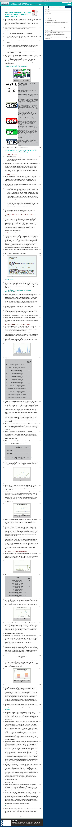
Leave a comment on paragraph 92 (39, 721)
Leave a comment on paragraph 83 (39, 635)
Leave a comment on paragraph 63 (39, 537)
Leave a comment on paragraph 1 (39, 19)
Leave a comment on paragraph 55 (31, 457)
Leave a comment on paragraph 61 (39, 519)
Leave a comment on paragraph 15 (39, 184)
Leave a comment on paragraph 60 (39, 503)
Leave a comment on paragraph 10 (39, 68)
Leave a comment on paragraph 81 (39, 622)
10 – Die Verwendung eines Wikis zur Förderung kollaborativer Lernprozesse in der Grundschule (57, 38)
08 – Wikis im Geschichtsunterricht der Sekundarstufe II (54, 32)
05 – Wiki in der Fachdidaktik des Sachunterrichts (53, 25)
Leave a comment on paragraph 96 (39, 792)
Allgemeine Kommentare (47, 1)
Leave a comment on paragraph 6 (39, 40)
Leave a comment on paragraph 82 (39, 633)
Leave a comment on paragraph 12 (39, 156)
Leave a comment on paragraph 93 (39, 741)
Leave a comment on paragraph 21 (39, 249)
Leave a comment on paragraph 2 (39, 27)
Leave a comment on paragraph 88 (39, 684)
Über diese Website (48, 13)
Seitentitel (45, 1)
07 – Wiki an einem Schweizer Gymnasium (52, 30)
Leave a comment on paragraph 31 (39, 332)
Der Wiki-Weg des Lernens (19, 3)
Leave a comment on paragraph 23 (39, 255)
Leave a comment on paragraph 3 (39, 30)
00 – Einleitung (47, 16)
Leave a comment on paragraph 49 (39, 423)
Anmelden (69, 4)
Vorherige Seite (1, 1)
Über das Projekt (47, 9)
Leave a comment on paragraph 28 (39, 315)
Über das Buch (47, 11)
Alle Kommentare (49, 1)
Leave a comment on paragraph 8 (39, 50)
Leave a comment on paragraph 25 (39, 294)
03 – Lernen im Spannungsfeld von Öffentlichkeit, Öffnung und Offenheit (56, 22)
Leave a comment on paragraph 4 (39, 33)
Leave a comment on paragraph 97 (39, 808)
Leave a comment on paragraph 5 (39, 36)
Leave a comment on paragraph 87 (39, 668)
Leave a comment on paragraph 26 (39, 306)
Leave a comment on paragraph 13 (39, 163)
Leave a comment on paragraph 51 (39, 440)
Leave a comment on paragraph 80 (39, 606)
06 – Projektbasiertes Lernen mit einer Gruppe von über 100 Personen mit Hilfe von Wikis (57, 28)
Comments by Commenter (50, 1)
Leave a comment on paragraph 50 (39, 431)
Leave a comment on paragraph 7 (39, 45)
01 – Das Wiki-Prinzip (48, 18)
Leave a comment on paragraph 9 (39, 55)
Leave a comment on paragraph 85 (39, 655)
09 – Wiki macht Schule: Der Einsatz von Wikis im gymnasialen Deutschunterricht (55, 35)
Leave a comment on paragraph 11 (39, 147)
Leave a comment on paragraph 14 (39, 176)
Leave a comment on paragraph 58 (39, 485)
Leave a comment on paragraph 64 (39, 553)
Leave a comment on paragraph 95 (39, 784)
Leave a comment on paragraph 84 (39, 646)
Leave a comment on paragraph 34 (39, 357)
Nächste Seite (43, 1)
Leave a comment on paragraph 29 (39, 317)
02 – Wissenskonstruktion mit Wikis (50, 20)
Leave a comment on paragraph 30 (39, 326)
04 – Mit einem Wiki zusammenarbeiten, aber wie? (53, 24)
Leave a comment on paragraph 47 (39, 401)
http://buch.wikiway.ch (28, 822)
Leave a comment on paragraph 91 (39, 712)
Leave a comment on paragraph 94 (39, 764)
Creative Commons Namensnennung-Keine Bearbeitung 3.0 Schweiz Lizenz (26, 823)
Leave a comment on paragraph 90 (39, 704)
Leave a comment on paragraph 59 (39, 491)
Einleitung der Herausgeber (49, 15)
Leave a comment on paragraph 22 (39, 253)
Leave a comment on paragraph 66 (39, 574)
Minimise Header (71, 1)
